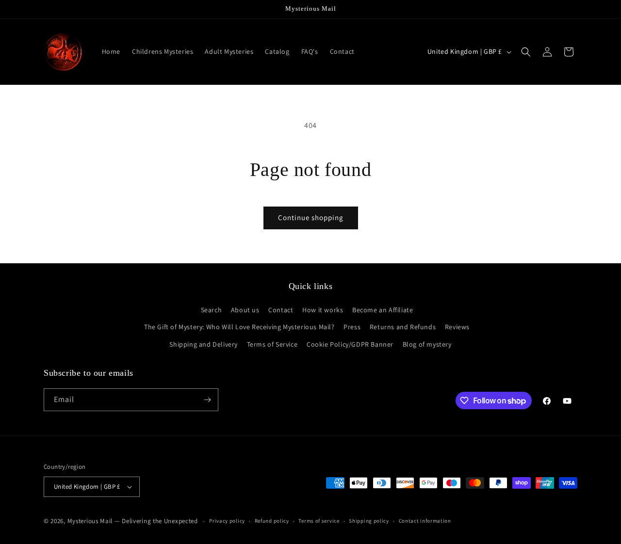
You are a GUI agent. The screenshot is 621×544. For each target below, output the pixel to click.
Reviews (457, 326)
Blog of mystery (427, 344)
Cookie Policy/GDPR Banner (350, 344)
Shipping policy (369, 520)
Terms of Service (272, 344)
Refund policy (272, 520)
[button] (526, 52)
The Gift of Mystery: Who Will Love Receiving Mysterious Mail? (239, 326)
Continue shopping (310, 217)
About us (245, 309)
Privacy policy (227, 520)
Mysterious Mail (90, 521)
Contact (280, 309)
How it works (322, 309)
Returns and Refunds (403, 326)
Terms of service (318, 520)
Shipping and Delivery (203, 344)
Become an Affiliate (382, 309)
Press (351, 326)
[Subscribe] (207, 399)
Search (211, 309)
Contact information (425, 520)
